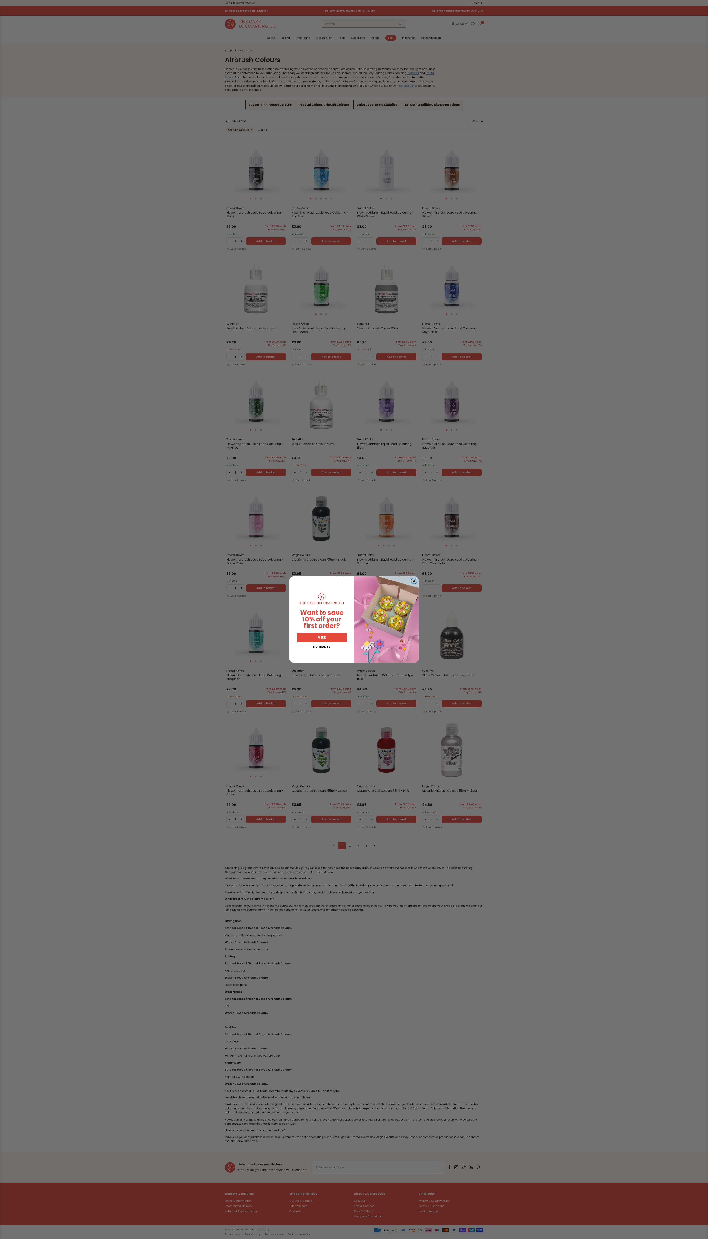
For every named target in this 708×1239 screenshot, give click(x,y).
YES (321, 637)
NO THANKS (321, 647)
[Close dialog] (414, 581)
